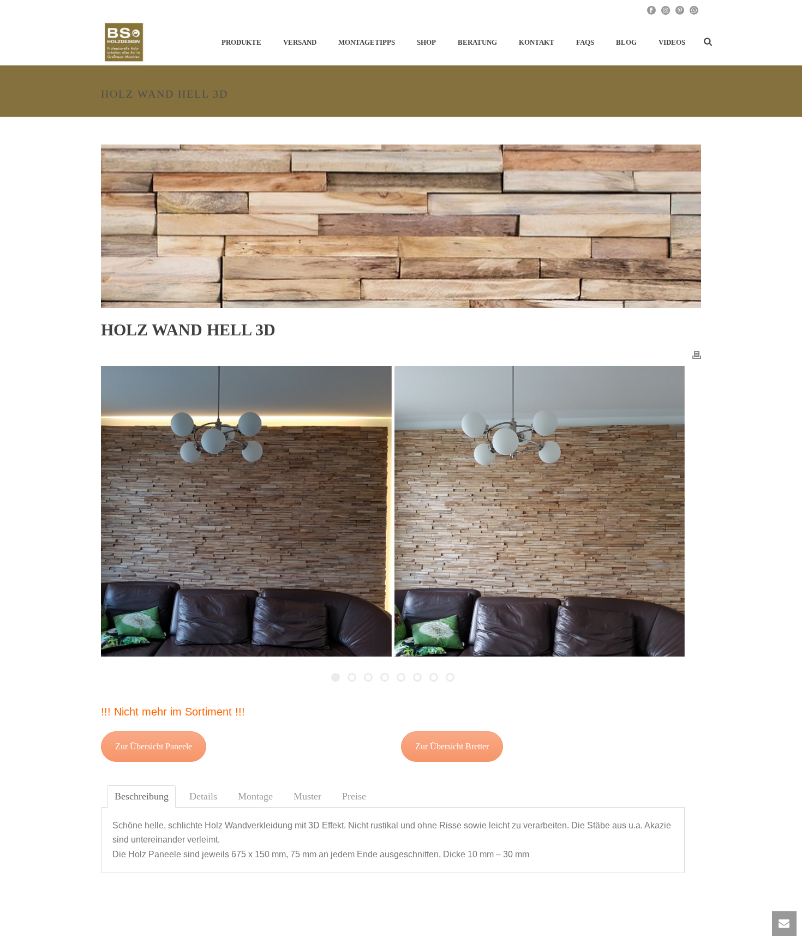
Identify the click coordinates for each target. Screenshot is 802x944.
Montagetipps (366, 42)
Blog (626, 42)
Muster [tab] (307, 796)
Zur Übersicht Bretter (452, 746)
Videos (672, 42)
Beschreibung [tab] (142, 796)
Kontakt (536, 42)
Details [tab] (203, 796)
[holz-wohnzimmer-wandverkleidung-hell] (539, 511)
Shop (426, 42)
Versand (299, 42)
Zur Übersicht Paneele (153, 746)
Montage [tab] (255, 796)
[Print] (696, 354)
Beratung (477, 42)
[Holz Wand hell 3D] (401, 226)
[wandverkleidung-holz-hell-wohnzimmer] (246, 511)
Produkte (241, 42)
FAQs (585, 42)
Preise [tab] (354, 796)
